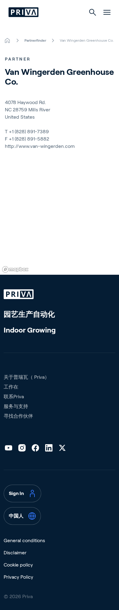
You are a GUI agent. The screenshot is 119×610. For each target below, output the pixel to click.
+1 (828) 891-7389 (29, 131)
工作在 (11, 386)
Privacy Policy (18, 577)
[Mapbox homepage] (15, 269)
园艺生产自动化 (29, 314)
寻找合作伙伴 (18, 416)
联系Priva (14, 396)
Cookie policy (18, 564)
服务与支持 (16, 406)
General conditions (24, 540)
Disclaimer (15, 552)
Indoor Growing (30, 330)
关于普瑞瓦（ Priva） (26, 377)
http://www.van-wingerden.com (40, 146)
